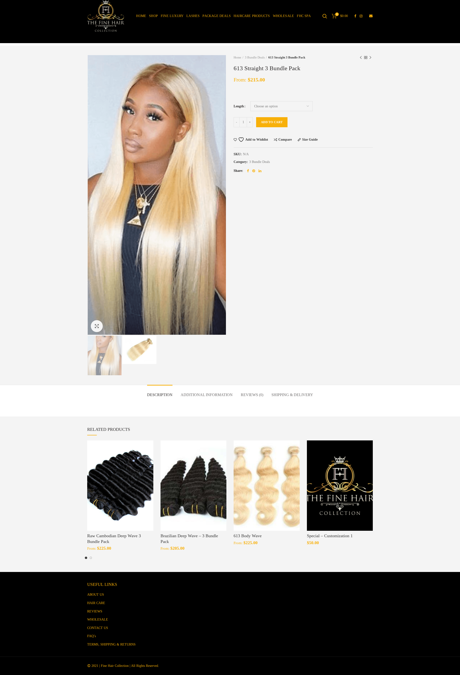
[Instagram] (361, 16)
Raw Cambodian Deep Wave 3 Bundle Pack (114, 538)
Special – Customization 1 (330, 535)
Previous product (360, 57)
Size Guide (310, 139)
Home (237, 57)
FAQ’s (91, 636)
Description (159, 395)
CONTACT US (97, 628)
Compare (285, 139)
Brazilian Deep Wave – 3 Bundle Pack (189, 538)
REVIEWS (94, 611)
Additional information (207, 395)
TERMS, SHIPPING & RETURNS (111, 644)
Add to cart (272, 122)
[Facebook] (355, 16)
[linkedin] (260, 171)
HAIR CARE (96, 603)
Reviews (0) (252, 395)
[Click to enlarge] (97, 326)
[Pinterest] (254, 171)
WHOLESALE (97, 619)
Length (239, 106)
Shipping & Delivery (292, 395)
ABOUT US (95, 594)
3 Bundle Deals (255, 57)
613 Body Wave (248, 535)
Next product (370, 57)
